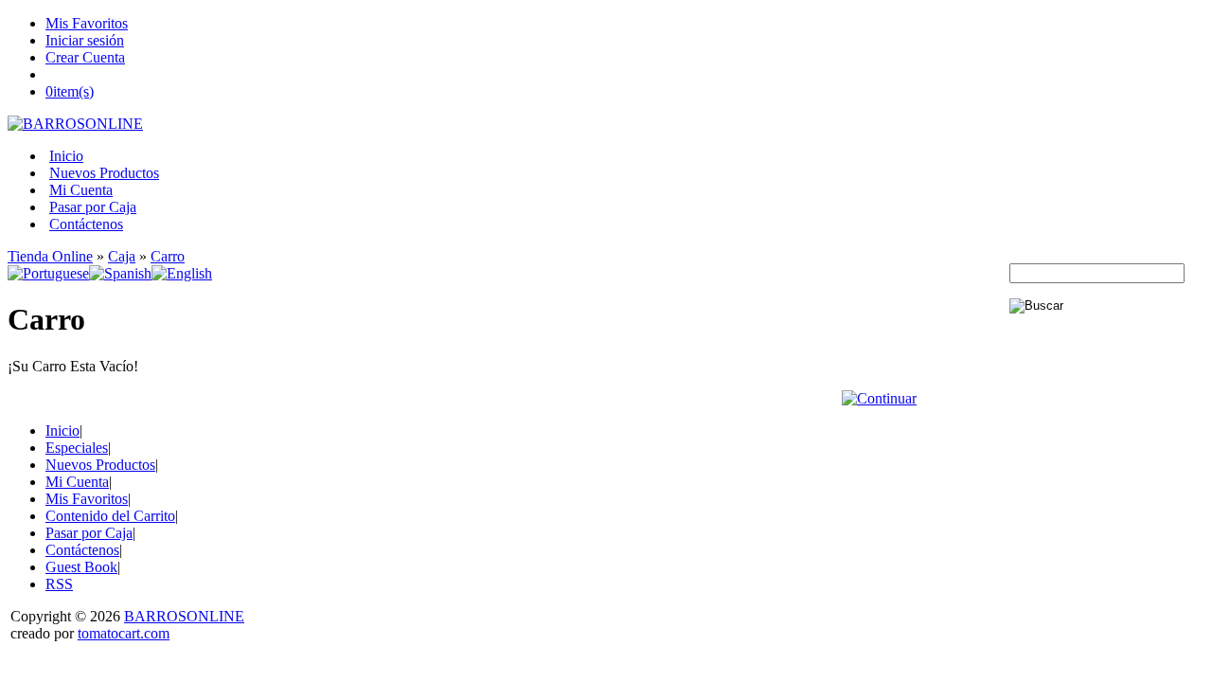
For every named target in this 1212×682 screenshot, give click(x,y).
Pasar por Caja (92, 207)
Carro (168, 256)
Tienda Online (50, 256)
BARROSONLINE (184, 616)
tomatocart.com (123, 633)
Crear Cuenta (85, 57)
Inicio (66, 156)
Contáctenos (86, 224)
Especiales (76, 448)
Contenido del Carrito (110, 516)
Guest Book (81, 567)
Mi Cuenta (81, 190)
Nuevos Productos (104, 173)
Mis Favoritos (86, 23)
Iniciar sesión (84, 40)
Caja (121, 256)
